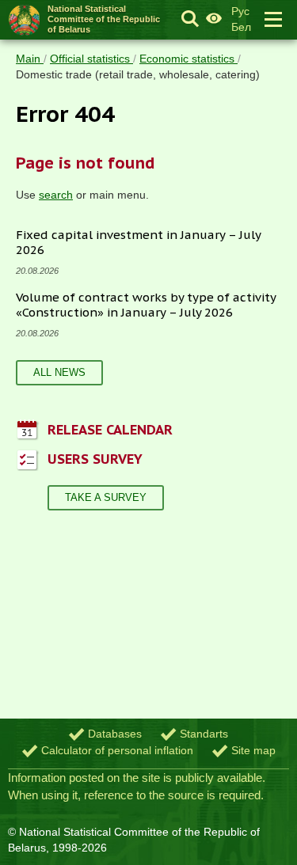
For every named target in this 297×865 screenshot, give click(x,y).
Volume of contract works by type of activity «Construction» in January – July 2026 (146, 305)
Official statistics (91, 58)
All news (59, 372)
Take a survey (106, 497)
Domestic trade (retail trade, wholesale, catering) (138, 74)
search (56, 194)
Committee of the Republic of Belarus (104, 19)
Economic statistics (188, 58)
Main (30, 58)
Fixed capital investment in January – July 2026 (138, 242)
